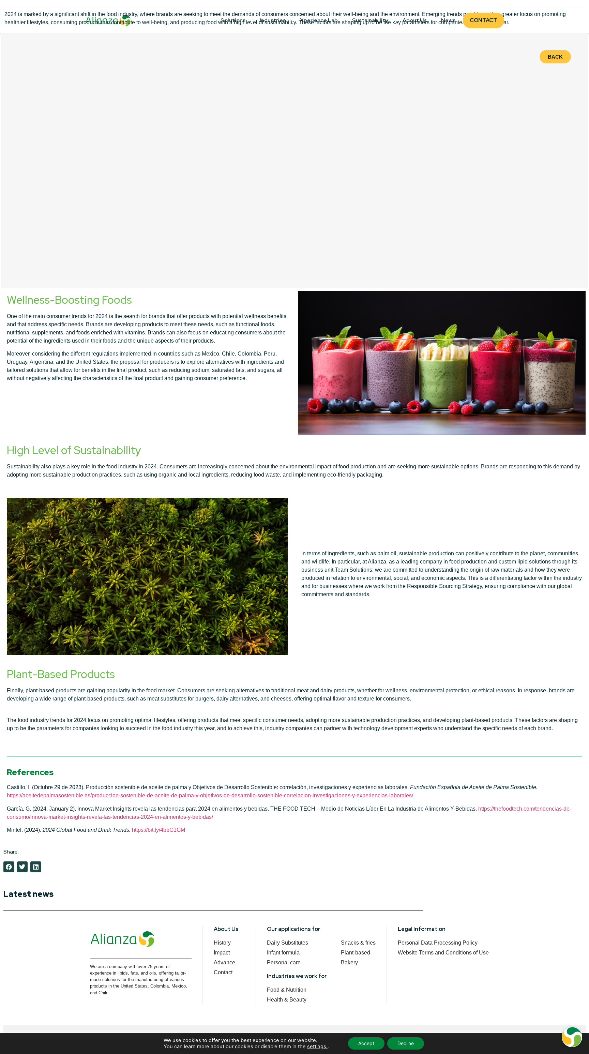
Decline (405, 1043)
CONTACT (483, 20)
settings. (317, 1046)
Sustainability (370, 20)
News (448, 20)
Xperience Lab (319, 20)
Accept (366, 1043)
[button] (8, 866)
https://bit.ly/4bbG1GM (159, 830)
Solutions (233, 20)
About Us (415, 20)
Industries (273, 20)
